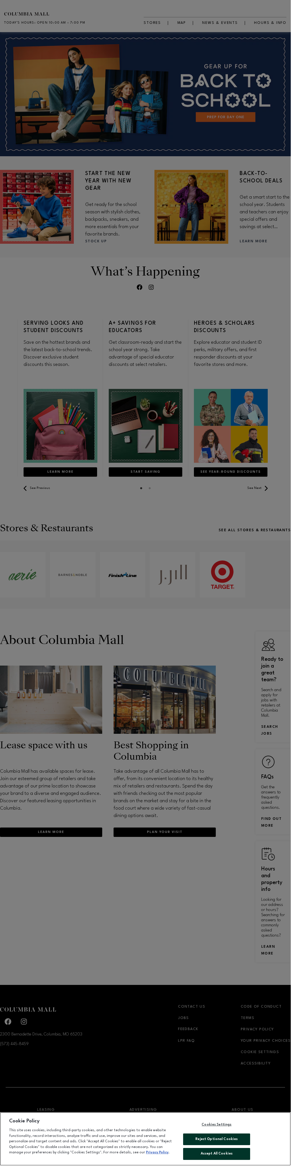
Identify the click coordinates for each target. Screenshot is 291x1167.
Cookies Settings (216, 1124)
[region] (145, 1139)
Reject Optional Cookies (216, 1139)
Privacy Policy (157, 1152)
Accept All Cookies (217, 1153)
